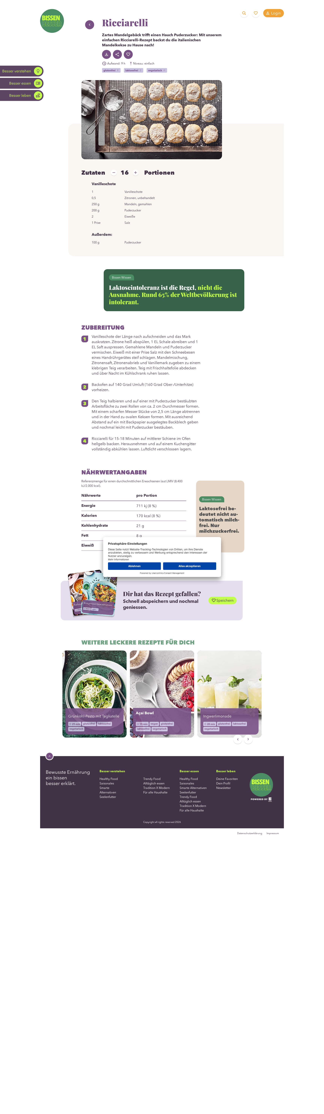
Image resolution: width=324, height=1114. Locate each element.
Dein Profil (223, 783)
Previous (237, 739)
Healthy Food (109, 779)
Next (248, 739)
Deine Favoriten (256, 13)
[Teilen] (117, 54)
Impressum (273, 833)
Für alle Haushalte (155, 792)
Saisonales (107, 783)
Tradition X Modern (156, 788)
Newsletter (223, 788)
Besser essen (20, 83)
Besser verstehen (16, 71)
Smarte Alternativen (193, 788)
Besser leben (20, 95)
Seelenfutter (108, 797)
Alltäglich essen (153, 783)
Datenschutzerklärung (249, 833)
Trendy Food (151, 779)
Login (276, 13)
